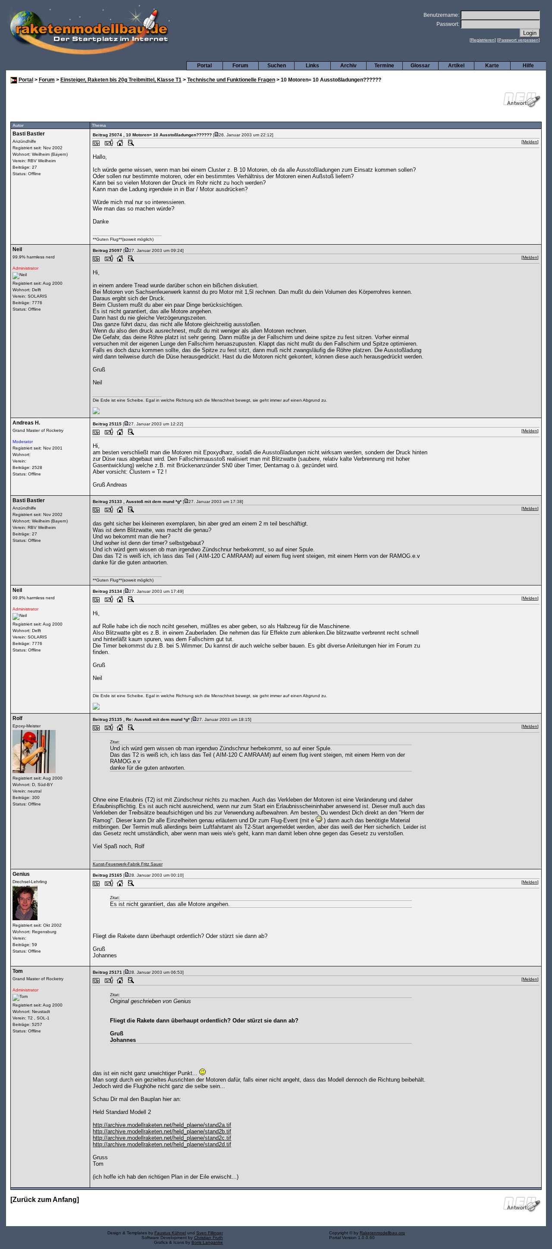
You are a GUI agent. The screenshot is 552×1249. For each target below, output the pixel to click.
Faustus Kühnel (170, 1232)
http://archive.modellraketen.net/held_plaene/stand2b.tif (162, 1131)
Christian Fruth (208, 1237)
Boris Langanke (207, 1242)
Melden (530, 141)
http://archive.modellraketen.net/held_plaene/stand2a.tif (162, 1125)
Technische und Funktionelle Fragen (231, 80)
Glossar (420, 66)
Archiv (348, 66)
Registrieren (483, 40)
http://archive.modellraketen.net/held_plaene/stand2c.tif (162, 1138)
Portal (204, 66)
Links (312, 66)
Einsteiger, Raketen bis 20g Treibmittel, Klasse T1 (121, 80)
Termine (384, 66)
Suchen (276, 66)
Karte (492, 66)
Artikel (456, 66)
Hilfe (528, 66)
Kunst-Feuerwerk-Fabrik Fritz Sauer (128, 864)
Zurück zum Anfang (45, 1199)
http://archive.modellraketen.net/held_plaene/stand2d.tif (162, 1144)
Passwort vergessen (519, 40)
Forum (240, 66)
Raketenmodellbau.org (382, 1232)
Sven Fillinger (209, 1232)
